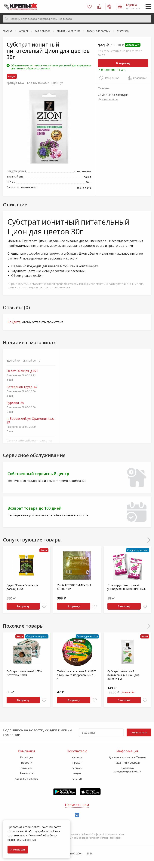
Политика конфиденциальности (127, 769)
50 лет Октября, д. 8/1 (22, 371)
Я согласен (18, 849)
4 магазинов (110, 99)
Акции (77, 773)
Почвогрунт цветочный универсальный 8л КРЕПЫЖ (126, 587)
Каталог (77, 757)
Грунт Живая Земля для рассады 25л (22, 587)
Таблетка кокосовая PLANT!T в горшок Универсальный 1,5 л (76, 674)
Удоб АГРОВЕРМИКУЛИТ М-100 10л (74, 587)
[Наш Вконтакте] (77, 815)
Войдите (14, 322)
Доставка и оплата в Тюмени (127, 757)
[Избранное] (89, 6)
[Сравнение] (99, 6)
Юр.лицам (26, 757)
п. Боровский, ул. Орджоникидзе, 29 (31, 421)
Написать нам (77, 804)
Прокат (77, 762)
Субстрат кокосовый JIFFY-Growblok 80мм (24, 673)
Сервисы (77, 768)
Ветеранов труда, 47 (22, 387)
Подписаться (139, 732)
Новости (26, 762)
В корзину (123, 63)
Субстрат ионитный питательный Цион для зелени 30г (123, 674)
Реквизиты (26, 773)
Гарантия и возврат (127, 762)
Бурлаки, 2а (15, 403)
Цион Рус (57, 83)
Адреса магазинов (26, 778)
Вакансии (26, 768)
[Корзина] (120, 6)
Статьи (77, 778)
